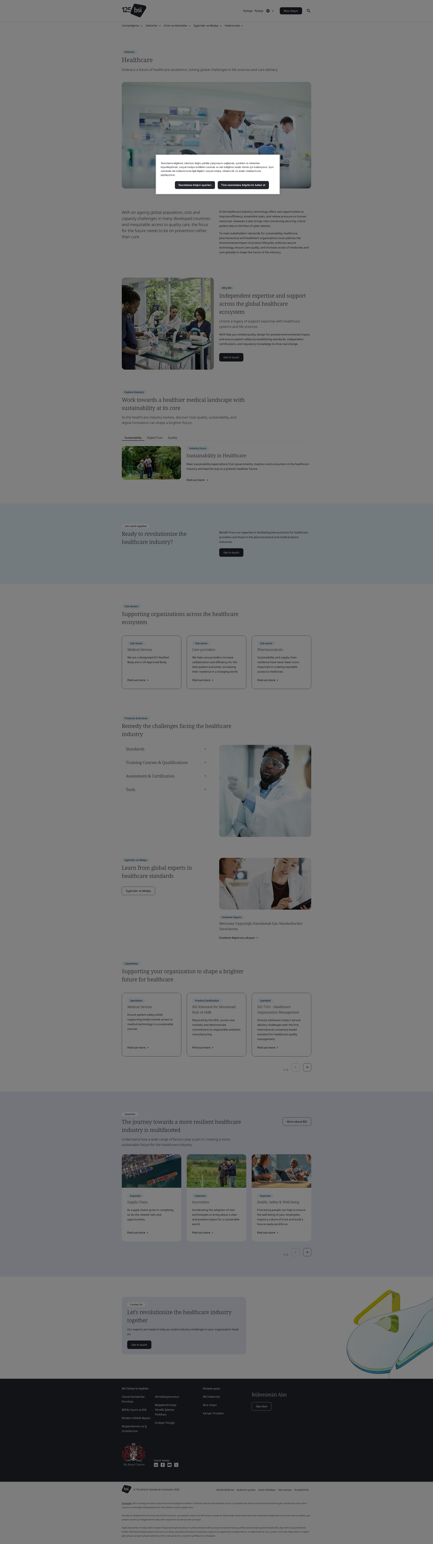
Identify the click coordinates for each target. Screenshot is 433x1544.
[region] (218, 174)
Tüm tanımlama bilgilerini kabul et (243, 185)
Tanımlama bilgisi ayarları (195, 185)
